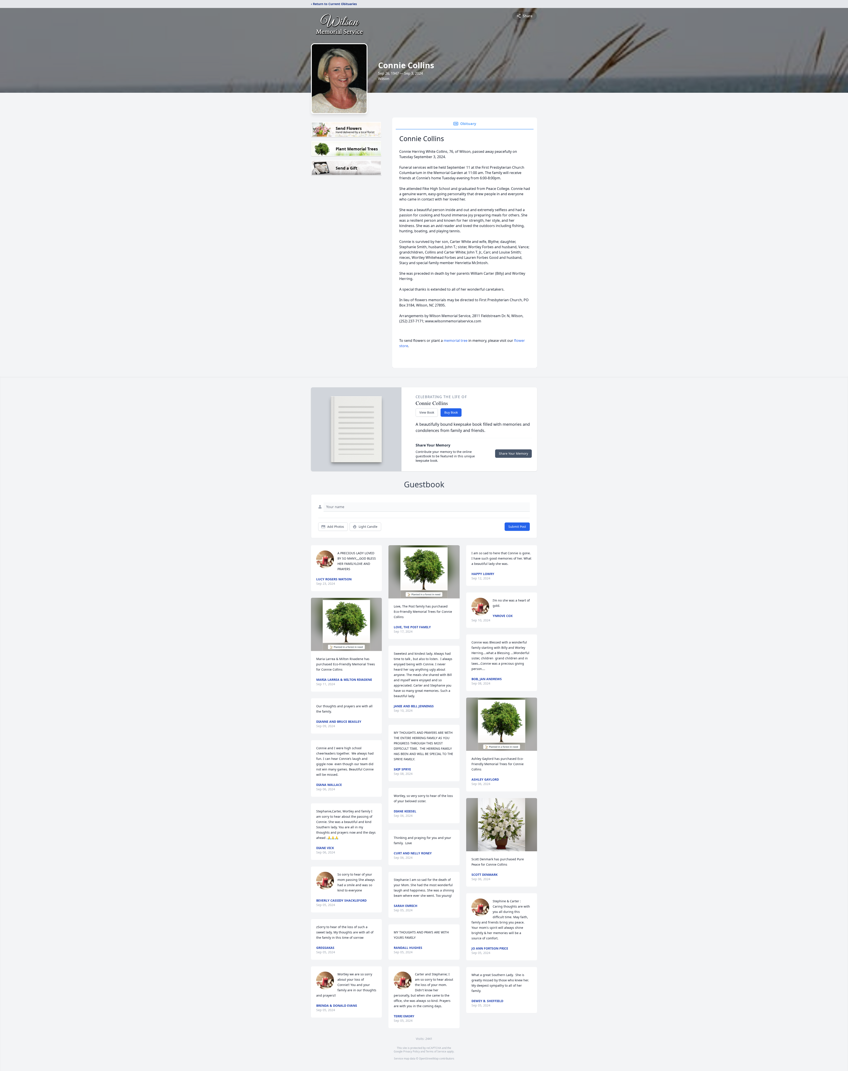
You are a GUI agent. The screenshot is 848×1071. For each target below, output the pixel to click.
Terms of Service (436, 1051)
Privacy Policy (411, 1051)
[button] (346, 624)
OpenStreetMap (429, 1058)
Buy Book (451, 412)
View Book (426, 412)
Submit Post (517, 526)
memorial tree (456, 340)
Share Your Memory (513, 453)
